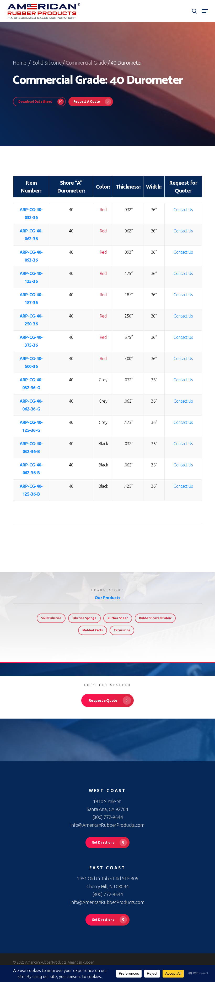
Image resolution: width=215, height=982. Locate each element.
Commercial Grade (86, 63)
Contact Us (183, 209)
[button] (205, 11)
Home (20, 63)
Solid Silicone (47, 63)
